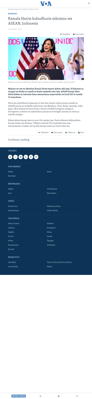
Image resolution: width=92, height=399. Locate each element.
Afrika (10, 172)
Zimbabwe (51, 245)
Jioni (10, 193)
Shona (49, 232)
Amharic (11, 228)
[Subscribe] (36, 157)
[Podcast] (31, 157)
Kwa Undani (51, 193)
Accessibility (13, 267)
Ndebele (50, 224)
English (11, 232)
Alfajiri (11, 189)
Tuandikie (12, 262)
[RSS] (26, 157)
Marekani (12, 14)
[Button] (65, 34)
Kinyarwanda (13, 245)
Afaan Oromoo (13, 224)
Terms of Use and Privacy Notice (59, 262)
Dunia (49, 172)
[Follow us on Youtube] (21, 157)
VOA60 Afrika (52, 211)
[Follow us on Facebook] (10, 157)
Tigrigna (50, 241)
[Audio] (40, 396)
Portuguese (51, 228)
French (10, 236)
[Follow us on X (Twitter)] (15, 157)
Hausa (10, 241)
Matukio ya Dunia (54, 206)
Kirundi (11, 249)
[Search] (77, 396)
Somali (49, 236)
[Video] (58, 396)
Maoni (49, 267)
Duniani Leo (12, 206)
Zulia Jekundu (13, 211)
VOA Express (52, 189)
